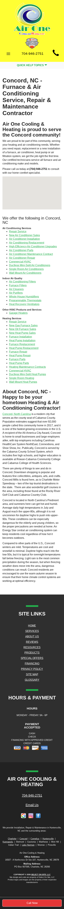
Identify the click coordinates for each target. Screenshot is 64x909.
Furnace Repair (18, 351)
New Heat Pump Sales (22, 332)
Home (32, 625)
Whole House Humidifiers (24, 296)
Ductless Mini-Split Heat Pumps (27, 374)
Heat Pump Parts (19, 363)
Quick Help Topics (30, 65)
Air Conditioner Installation (24, 238)
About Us (32, 636)
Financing (32, 663)
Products (32, 652)
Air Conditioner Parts (21, 250)
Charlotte (12, 838)
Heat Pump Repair (20, 355)
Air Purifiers (16, 292)
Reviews (32, 642)
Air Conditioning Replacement (26, 242)
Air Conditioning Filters (22, 281)
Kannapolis (8, 842)
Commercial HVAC (20, 261)
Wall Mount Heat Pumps (23, 381)
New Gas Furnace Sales (23, 325)
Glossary (32, 679)
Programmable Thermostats (25, 300)
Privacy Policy (32, 669)
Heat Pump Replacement (23, 348)
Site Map (32, 674)
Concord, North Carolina (16, 414)
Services (32, 631)
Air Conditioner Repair (22, 257)
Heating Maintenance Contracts (27, 366)
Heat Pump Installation (22, 340)
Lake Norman (28, 845)
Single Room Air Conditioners (26, 269)
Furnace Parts (17, 359)
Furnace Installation (20, 336)
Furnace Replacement (22, 344)
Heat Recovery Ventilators (24, 304)
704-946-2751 (32, 795)
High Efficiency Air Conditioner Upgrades (33, 246)
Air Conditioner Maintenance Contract (31, 254)
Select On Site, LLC (41, 875)
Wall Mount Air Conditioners (25, 272)
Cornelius (35, 838)
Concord (23, 838)
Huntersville (48, 838)
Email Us (32, 805)
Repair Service (17, 231)
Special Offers (32, 658)
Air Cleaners (16, 289)
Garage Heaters (18, 313)
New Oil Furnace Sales (22, 329)
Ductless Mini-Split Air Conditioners (29, 265)
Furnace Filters (18, 285)
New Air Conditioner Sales (24, 235)
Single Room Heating (21, 378)
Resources (32, 647)
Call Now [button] (32, 903)
